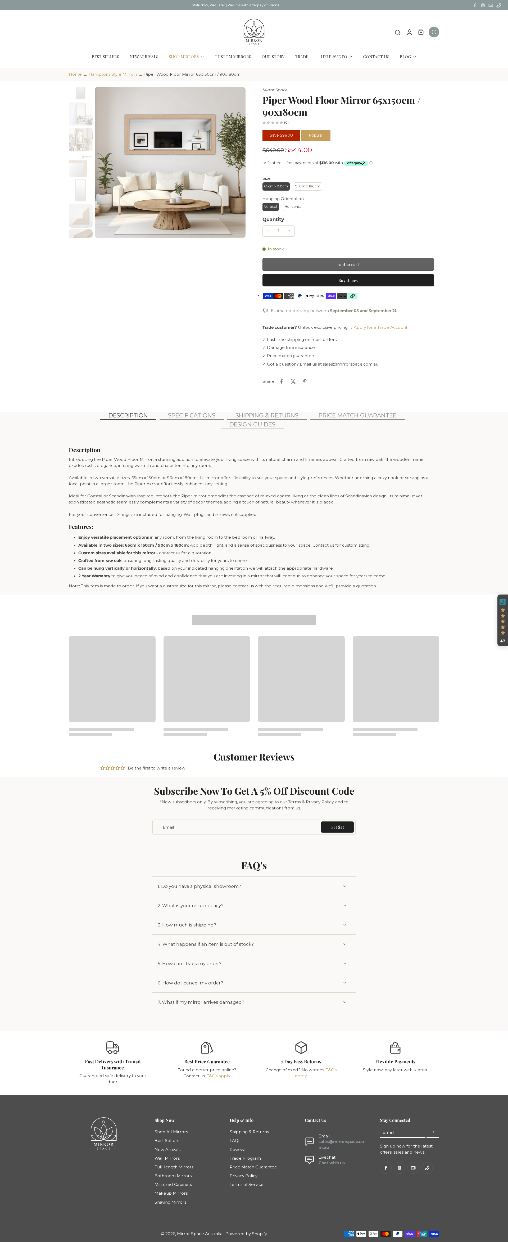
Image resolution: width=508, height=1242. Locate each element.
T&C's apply (218, 1075)
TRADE (301, 56)
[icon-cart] (421, 32)
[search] (397, 32)
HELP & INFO (334, 56)
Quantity (273, 219)
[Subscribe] (433, 1132)
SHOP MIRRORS (184, 56)
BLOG (405, 56)
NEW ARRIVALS (144, 56)
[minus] (268, 231)
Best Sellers (167, 1140)
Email (388, 1132)
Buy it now (348, 280)
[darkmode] (434, 32)
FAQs (235, 1140)
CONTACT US (376, 56)
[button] (348, 264)
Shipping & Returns (249, 1131)
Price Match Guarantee (253, 1166)
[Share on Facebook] (281, 381)
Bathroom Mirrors (173, 1175)
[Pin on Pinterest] (305, 381)
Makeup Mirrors (171, 1193)
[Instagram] (483, 5)
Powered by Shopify (246, 1233)
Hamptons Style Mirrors (113, 74)
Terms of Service (247, 1184)
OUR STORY (273, 56)
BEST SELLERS (105, 56)
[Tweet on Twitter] (293, 381)
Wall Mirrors (167, 1157)
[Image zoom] (170, 162)
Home (75, 74)
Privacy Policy (243, 1175)
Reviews (238, 1149)
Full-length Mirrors (174, 1166)
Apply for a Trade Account (380, 327)
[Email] (491, 5)
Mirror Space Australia (200, 1233)
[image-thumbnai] (81, 89)
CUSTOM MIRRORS (233, 56)
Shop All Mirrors (171, 1131)
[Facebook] (475, 5)
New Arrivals (167, 1149)
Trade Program (245, 1157)
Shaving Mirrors (170, 1201)
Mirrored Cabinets (173, 1184)
